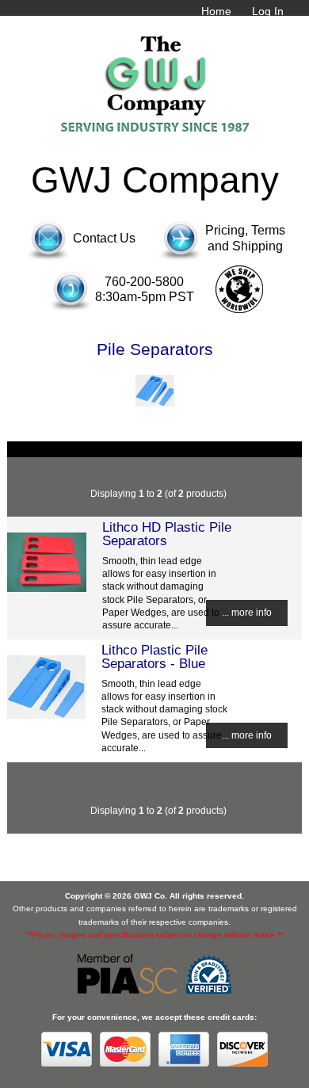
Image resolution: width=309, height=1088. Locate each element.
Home (216, 11)
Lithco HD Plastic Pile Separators (166, 533)
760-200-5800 (144, 281)
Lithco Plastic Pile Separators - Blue (154, 656)
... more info (247, 612)
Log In (268, 11)
